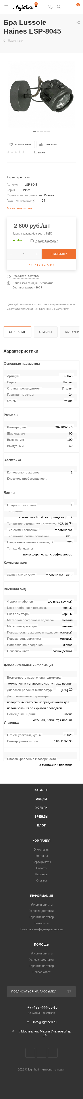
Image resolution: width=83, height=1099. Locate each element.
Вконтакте (30, 1053)
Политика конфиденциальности (41, 929)
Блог (41, 825)
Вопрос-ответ (41, 972)
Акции (41, 799)
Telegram (41, 1053)
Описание (17, 332)
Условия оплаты (41, 904)
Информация (41, 895)
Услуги (41, 807)
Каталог (42, 790)
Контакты (41, 855)
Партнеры (41, 874)
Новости (41, 868)
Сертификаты (42, 862)
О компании (41, 849)
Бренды (41, 816)
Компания (41, 840)
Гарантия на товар (41, 917)
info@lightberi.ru (44, 1022)
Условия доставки (41, 910)
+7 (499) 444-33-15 (42, 1007)
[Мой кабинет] (67, 7)
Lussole (39, 152)
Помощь (41, 944)
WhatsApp (53, 1053)
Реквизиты (41, 923)
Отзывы (45, 332)
